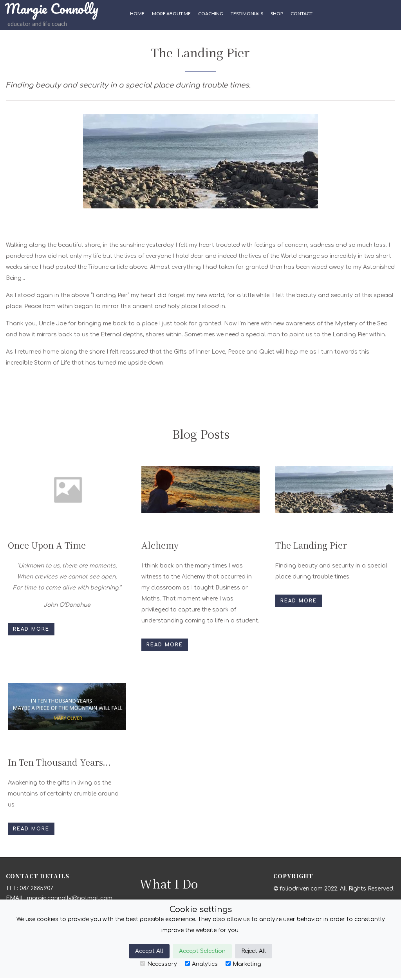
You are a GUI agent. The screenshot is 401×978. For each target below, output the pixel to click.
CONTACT (301, 13)
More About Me (171, 13)
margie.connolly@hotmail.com (69, 898)
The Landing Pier (311, 545)
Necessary (162, 964)
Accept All (149, 951)
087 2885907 (36, 888)
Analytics (205, 964)
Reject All (253, 951)
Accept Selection (202, 951)
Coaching (210, 13)
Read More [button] (31, 629)
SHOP (277, 13)
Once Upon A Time (47, 545)
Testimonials (247, 13)
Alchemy (160, 545)
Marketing (247, 964)
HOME (137, 13)
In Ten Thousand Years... (59, 762)
